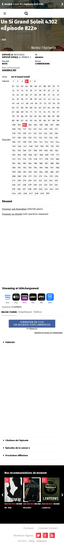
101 (19, 125)
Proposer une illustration (14, 209)
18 (40, 90)
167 (35, 155)
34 (13, 99)
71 (31, 112)
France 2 (26, 57)
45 (13, 103)
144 (57, 142)
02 (18, 86)
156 (24, 150)
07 (40, 86)
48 (27, 103)
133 (45, 137)
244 (14, 193)
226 (13, 185)
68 (18, 112)
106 (46, 125)
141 (40, 142)
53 (50, 103)
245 (19, 193)
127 (13, 137)
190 (13, 167)
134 (51, 137)
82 (31, 116)
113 (34, 129)
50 (36, 103)
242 (51, 189)
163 (13, 155)
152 (52, 146)
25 (22, 95)
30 (44, 95)
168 (41, 155)
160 (46, 150)
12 (13, 90)
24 (18, 95)
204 (41, 172)
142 (46, 142)
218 (19, 180)
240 (40, 189)
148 (30, 146)
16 (31, 90)
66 (58, 108)
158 (35, 150)
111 (24, 129)
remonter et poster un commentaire (48, 333)
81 (26, 116)
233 (50, 185)
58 (22, 108)
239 (35, 189)
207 (57, 172)
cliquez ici (33, 329)
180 (57, 159)
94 (35, 120)
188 (52, 163)
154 (13, 150)
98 (53, 120)
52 (45, 103)
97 (49, 120)
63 (44, 108)
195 (41, 167)
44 (58, 99)
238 (29, 189)
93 (31, 120)
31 (49, 95)
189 (57, 163)
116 (51, 129)
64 (49, 108)
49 (31, 103)
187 (46, 163)
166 (30, 155)
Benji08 (8, 4)
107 (52, 125)
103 (30, 125)
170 (52, 155)
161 (51, 150)
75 (49, 112)
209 (19, 176)
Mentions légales (24, 535)
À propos (29, 528)
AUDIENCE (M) (9, 70)
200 (19, 172)
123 (40, 133)
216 (56, 176)
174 (24, 159)
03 (22, 86)
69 (22, 112)
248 (36, 193)
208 (13, 176)
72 (35, 112)
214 (45, 176)
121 (29, 133)
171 (57, 155)
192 (24, 167)
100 (13, 125)
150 (41, 146)
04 (26, 86)
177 (41, 159)
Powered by (6, 307)
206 (52, 172)
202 (30, 172)
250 (47, 193)
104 (35, 125)
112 (29, 129)
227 (19, 185)
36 (22, 99)
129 (24, 137)
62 (40, 108)
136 (13, 142)
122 (34, 133)
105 (41, 125)
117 (56, 129)
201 (24, 172)
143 (51, 142)
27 (31, 95)
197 (52, 167)
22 (58, 90)
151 (47, 146)
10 (53, 86)
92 (26, 120)
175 (30, 159)
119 (19, 133)
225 (56, 180)
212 (35, 176)
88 (58, 116)
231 (40, 185)
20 (49, 90)
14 (22, 90)
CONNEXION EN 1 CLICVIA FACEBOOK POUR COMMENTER (32, 323)
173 (19, 159)
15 (27, 90)
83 (35, 116)
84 (40, 116)
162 (56, 150)
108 (57, 125)
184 (30, 163)
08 (44, 86)
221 (35, 180)
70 (26, 112)
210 (24, 176)
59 (26, 108)
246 (25, 193)
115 (45, 129)
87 (53, 116)
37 (26, 99)
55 (58, 103)
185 (35, 163)
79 (18, 116)
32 (53, 95)
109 (13, 129)
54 (54, 103)
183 (24, 163)
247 (31, 193)
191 (19, 167)
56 (13, 108)
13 (18, 90)
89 (13, 120)
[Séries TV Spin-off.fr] (16, 13)
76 (53, 112)
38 (31, 99)
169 (46, 155)
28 (35, 95)
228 (24, 185)
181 (13, 163)
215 (51, 176)
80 (22, 116)
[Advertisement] (32, 250)
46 (18, 103)
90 (18, 120)
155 (19, 150)
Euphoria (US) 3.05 (33, 4)
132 (40, 137)
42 (49, 99)
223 (45, 180)
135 (56, 137)
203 (35, 172)
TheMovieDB (41, 541)
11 (58, 86)
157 (29, 150)
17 (35, 90)
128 (19, 137)
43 (53, 99)
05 (31, 86)
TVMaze (31, 541)
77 (58, 112)
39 (35, 99)
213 (40, 176)
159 (40, 150)
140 (35, 142)
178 (46, 159)
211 (30, 176)
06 (36, 86)
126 (56, 133)
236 (19, 189)
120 (24, 133)
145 (13, 146)
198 (57, 167)
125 (50, 133)
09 (49, 86)
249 (42, 193)
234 (56, 185)
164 (19, 155)
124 (45, 133)
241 (46, 189)
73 (40, 112)
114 (40, 129)
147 (25, 146)
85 (44, 116)
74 (44, 112)
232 (45, 185)
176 (35, 159)
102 (24, 125)
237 (24, 189)
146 (19, 146)
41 (44, 99)
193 (30, 167)
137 (19, 142)
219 (24, 180)
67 (13, 112)
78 (13, 116)
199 (13, 172)
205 (46, 172)
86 (49, 116)
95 (40, 120)
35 (18, 99)
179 (52, 159)
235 (13, 189)
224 (51, 180)
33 (58, 95)
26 (26, 95)
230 (35, 185)
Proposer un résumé (12, 214)
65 (53, 108)
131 (35, 137)
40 (40, 99)
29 (40, 95)
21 (53, 90)
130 (29, 137)
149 (36, 146)
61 (36, 108)
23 (13, 95)
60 (31, 108)
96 (44, 120)
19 (44, 90)
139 (29, 142)
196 (46, 167)
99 (58, 120)
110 (19, 129)
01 (13, 86)
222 (40, 180)
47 (22, 103)
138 (24, 142)
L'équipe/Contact (48, 528)
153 (57, 146)
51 (41, 103)
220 (29, 180)
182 (19, 163)
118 (13, 133)
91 (22, 120)
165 (24, 155)
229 (29, 185)
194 (35, 167)
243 (57, 189)
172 (13, 159)
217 (13, 180)
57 (18, 108)
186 (41, 163)
